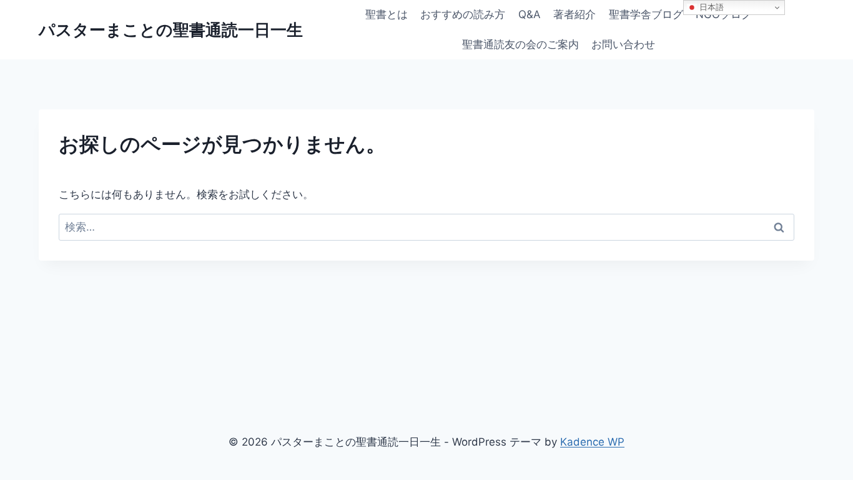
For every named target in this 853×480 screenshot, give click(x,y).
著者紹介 (574, 14)
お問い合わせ (623, 44)
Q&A (529, 14)
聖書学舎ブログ (646, 14)
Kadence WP (592, 442)
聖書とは (386, 14)
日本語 (710, 7)
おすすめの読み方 (462, 14)
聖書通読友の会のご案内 (520, 44)
